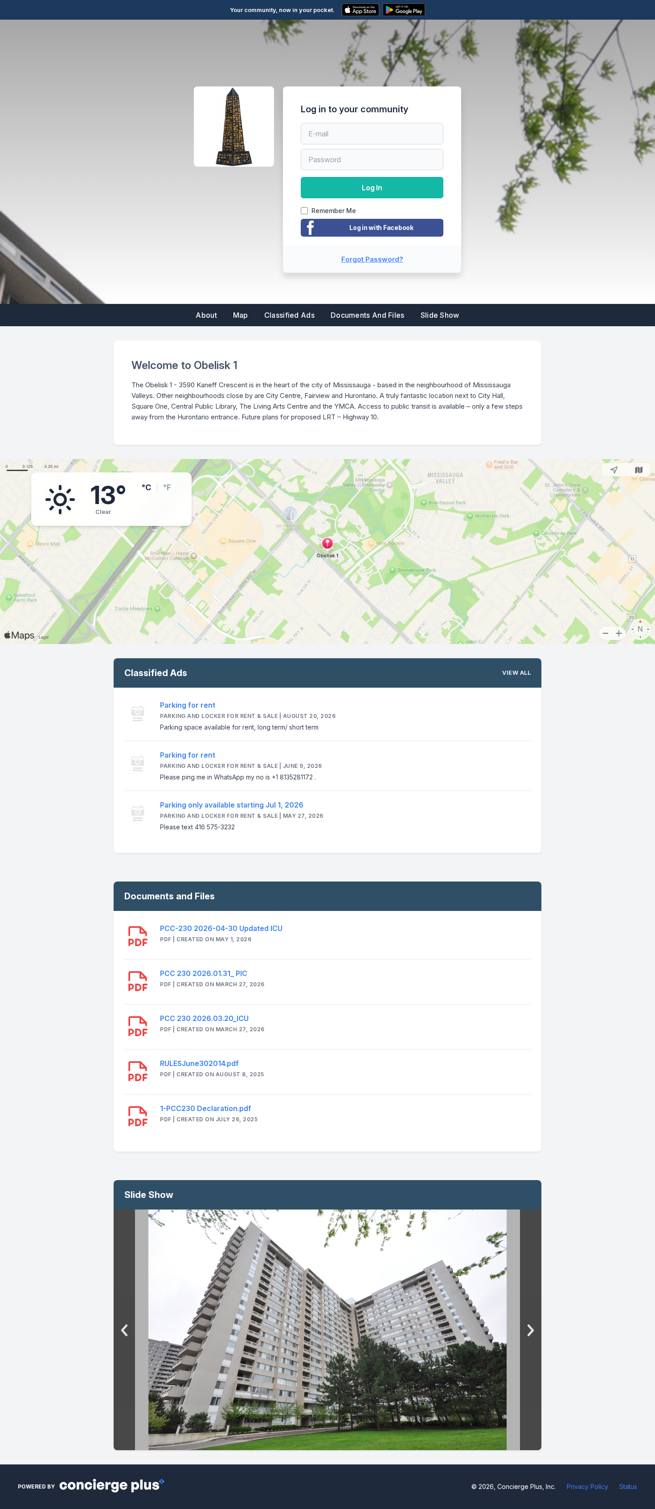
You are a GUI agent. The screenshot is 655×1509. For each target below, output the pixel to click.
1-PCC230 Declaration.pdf (205, 1108)
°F (167, 487)
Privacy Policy (587, 1486)
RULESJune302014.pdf (199, 1063)
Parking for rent (187, 705)
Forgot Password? (372, 259)
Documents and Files (368, 315)
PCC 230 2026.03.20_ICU (204, 1018)
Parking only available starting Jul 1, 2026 (231, 804)
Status (628, 1486)
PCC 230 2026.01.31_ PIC (203, 973)
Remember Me (333, 210)
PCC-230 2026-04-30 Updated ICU (221, 928)
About (206, 315)
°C (146, 487)
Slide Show (440, 315)
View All (516, 672)
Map (240, 315)
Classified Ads (289, 315)
